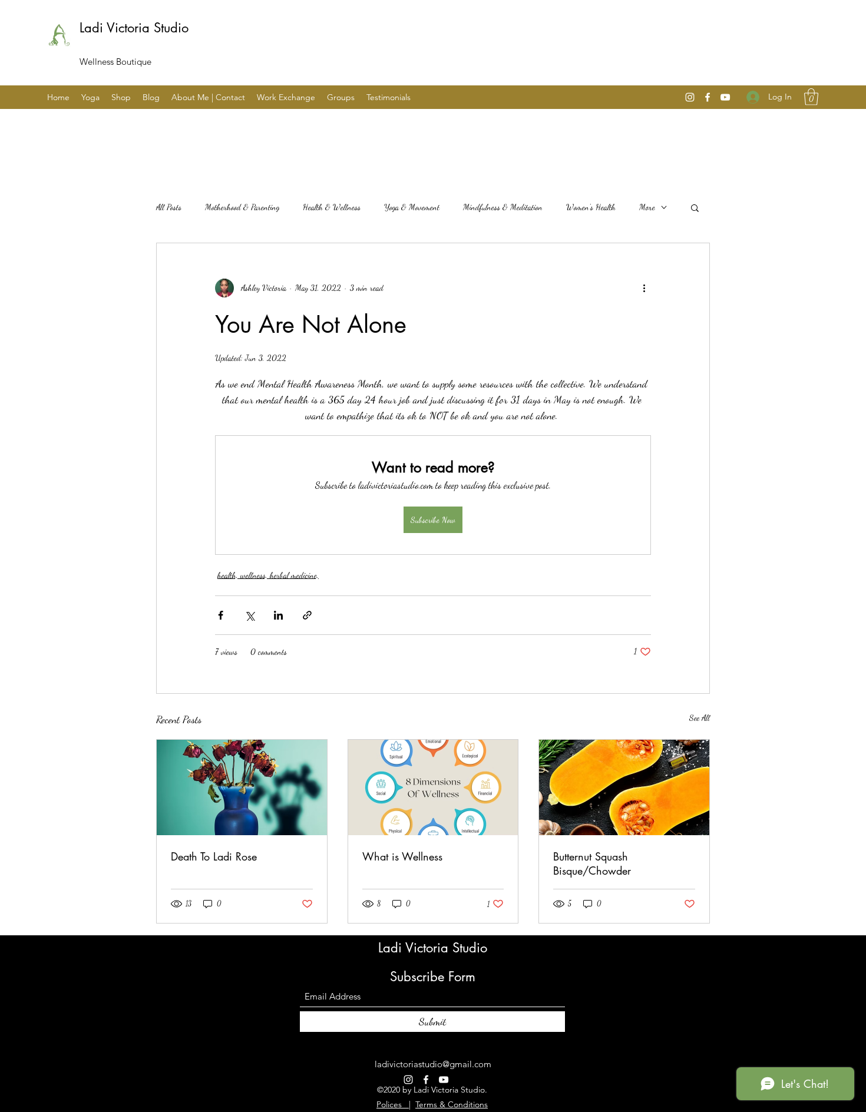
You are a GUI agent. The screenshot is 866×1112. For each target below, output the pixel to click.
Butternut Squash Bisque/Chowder (592, 863)
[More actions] (644, 288)
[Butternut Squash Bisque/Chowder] (624, 787)
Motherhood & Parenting (242, 207)
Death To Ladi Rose (214, 856)
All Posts (168, 207)
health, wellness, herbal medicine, (268, 575)
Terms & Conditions (451, 1104)
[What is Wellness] (433, 787)
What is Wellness (402, 856)
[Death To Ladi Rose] (242, 787)
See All (699, 718)
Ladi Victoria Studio (134, 27)
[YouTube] (725, 97)
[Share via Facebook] (220, 615)
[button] (811, 96)
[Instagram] (690, 97)
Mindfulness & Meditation (503, 207)
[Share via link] (307, 615)
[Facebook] (707, 97)
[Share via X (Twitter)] (249, 615)
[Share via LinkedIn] (278, 615)
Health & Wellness (332, 207)
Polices (392, 1104)
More (647, 207)
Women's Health (591, 207)
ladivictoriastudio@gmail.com (433, 1064)
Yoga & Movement (411, 207)
